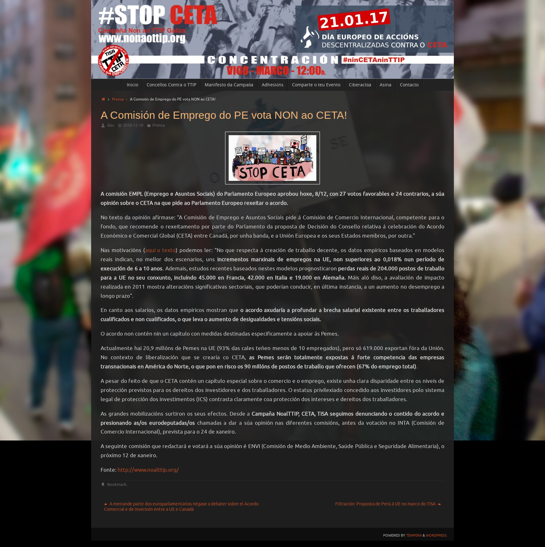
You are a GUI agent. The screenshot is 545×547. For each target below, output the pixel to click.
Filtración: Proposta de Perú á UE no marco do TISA (386, 504)
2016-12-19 (133, 125)
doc (110, 125)
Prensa (118, 99)
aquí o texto (160, 250)
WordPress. (437, 535)
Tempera (414, 535)
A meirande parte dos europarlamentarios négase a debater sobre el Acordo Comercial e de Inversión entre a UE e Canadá (181, 506)
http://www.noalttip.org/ (148, 470)
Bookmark (116, 484)
